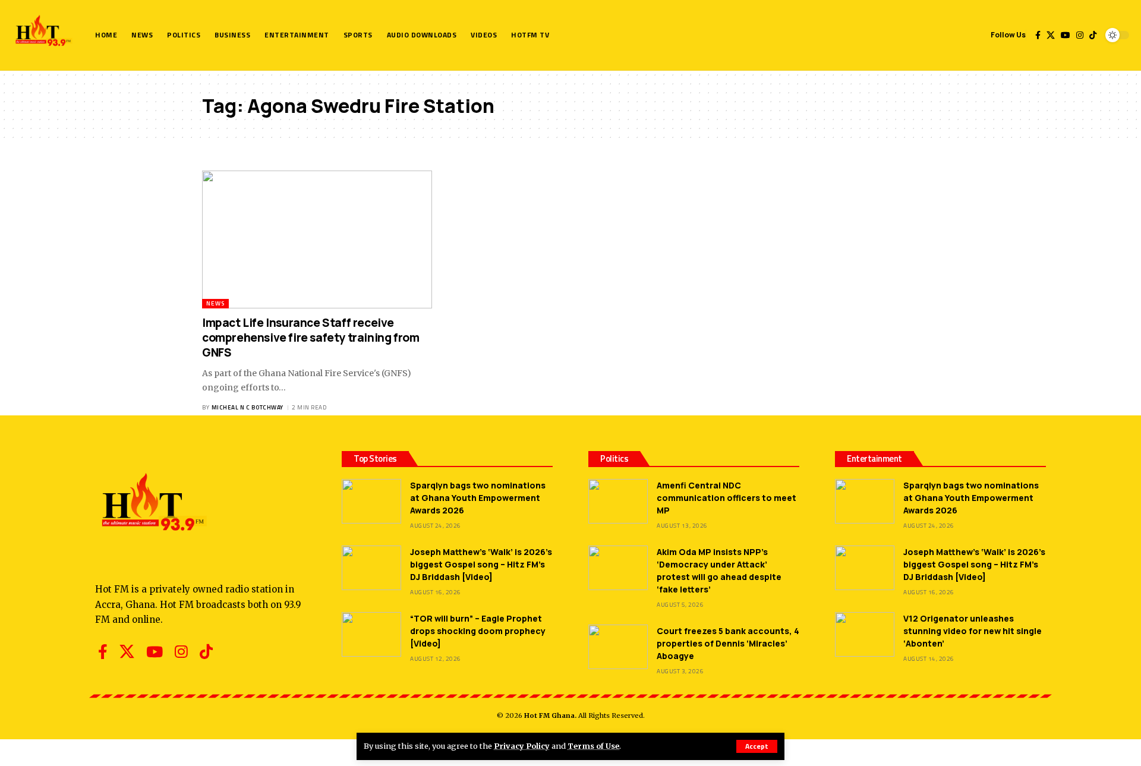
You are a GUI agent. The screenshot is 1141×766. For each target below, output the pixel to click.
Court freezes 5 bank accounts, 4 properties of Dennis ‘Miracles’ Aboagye (728, 643)
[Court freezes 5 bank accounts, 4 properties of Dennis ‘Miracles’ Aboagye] (618, 647)
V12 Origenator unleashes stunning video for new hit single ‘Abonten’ (972, 631)
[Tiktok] (1092, 35)
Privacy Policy (522, 746)
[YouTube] (1065, 35)
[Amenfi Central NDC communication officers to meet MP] (618, 501)
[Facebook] (1038, 35)
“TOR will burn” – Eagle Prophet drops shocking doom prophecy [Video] (478, 631)
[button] (756, 746)
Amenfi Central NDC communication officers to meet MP (726, 498)
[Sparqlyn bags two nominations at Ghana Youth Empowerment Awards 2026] (371, 501)
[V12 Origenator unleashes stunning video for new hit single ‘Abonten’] (864, 634)
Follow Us (1008, 35)
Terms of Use (593, 746)
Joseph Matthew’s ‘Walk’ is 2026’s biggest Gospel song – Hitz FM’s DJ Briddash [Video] (481, 564)
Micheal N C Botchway (247, 407)
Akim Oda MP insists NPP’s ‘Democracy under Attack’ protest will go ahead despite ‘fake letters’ (719, 570)
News (215, 303)
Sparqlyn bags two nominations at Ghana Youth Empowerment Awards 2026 (478, 498)
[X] (1051, 35)
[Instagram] (1079, 35)
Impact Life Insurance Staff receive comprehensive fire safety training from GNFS (310, 337)
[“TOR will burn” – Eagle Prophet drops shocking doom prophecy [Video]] (371, 634)
